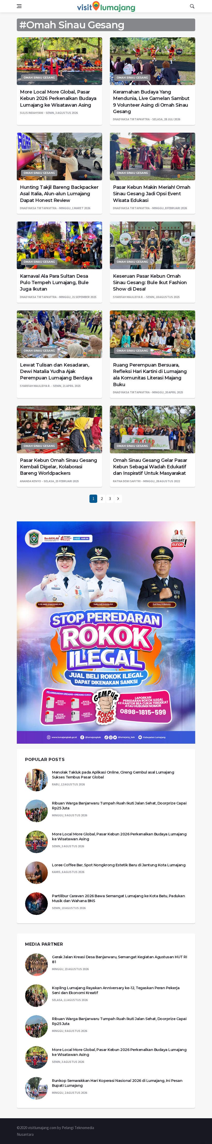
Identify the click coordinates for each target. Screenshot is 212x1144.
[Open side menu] (19, 6)
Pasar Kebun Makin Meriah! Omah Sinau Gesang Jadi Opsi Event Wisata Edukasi (151, 193)
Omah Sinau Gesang (39, 77)
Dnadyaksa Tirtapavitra (131, 119)
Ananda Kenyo (30, 481)
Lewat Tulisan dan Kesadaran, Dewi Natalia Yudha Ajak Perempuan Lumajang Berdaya (56, 371)
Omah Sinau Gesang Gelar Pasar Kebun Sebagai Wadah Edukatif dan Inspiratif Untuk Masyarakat (150, 466)
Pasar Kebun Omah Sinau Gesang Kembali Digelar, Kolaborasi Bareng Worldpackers (58, 466)
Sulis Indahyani (31, 113)
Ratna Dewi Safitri (127, 481)
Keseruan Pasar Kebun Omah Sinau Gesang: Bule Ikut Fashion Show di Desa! (150, 282)
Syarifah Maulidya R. (128, 297)
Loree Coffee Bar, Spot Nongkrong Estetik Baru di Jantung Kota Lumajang (118, 865)
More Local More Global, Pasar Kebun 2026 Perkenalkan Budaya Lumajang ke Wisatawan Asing (58, 98)
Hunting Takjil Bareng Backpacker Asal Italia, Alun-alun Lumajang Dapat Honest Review (59, 193)
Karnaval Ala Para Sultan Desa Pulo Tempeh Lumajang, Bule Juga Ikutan (54, 282)
